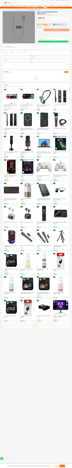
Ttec (40, 14)
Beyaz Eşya (32, 5)
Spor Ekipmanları (39, 5)
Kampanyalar (48, 0)
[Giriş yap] (68, 3)
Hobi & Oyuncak (60, 5)
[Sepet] (65, 3)
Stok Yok (57, 29)
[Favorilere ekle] (64, 12)
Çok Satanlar (52, 0)
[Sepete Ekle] (18, 110)
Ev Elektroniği (12, 5)
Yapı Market (19, 5)
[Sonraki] (69, 5)
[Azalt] (38, 30)
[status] (36, 8)
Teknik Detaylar (6, 52)
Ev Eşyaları (25, 5)
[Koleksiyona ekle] (66, 12)
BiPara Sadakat (57, 0)
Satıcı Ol (68, 0)
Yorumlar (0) (18, 52)
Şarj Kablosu (24, 9)
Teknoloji (5, 5)
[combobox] (38, 2)
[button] (1, 458)
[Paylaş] (68, 12)
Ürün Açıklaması (12, 52)
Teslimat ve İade (24, 52)
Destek (30, 52)
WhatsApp (53, 41)
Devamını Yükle (35, 324)
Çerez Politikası (48, 465)
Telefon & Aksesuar (12, 9)
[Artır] (42, 30)
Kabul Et (62, 465)
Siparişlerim (43, 0)
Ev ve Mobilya (52, 5)
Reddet (56, 465)
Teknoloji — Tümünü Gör (35, 326)
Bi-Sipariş (4, 9)
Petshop (46, 5)
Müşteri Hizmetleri (63, 0)
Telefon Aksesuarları (18, 9)
